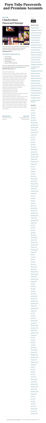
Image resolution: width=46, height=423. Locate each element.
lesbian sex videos (14, 101)
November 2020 (34, 274)
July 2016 (33, 396)
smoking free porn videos (11, 105)
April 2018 (33, 345)
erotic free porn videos (22, 96)
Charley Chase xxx (20, 81)
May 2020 (33, 289)
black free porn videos (14, 76)
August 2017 (33, 364)
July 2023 (33, 196)
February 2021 (34, 267)
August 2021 (33, 252)
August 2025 (33, 135)
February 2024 (34, 179)
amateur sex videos (20, 73)
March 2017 (33, 377)
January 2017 (34, 381)
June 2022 (33, 227)
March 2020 (33, 293)
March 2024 (33, 176)
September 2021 (34, 249)
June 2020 (33, 286)
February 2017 (34, 379)
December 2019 (34, 301)
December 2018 (34, 325)
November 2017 (34, 357)
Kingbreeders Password (36, 30)
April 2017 (33, 374)
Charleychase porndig (19, 84)
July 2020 (33, 284)
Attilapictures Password (36, 54)
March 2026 (33, 120)
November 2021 (34, 245)
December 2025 (34, 125)
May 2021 (33, 259)
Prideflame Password (35, 80)
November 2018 (34, 328)
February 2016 (34, 408)
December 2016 (34, 384)
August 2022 (33, 223)
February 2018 (34, 350)
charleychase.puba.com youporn (9, 96)
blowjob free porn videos (8, 78)
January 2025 (34, 152)
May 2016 (33, 401)
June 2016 (33, 399)
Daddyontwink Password (36, 88)
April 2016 (33, 403)
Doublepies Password (36, 98)
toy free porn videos (22, 107)
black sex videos (23, 76)
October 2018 (34, 330)
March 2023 (33, 205)
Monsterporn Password (36, 52)
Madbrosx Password (35, 73)
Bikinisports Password (36, 62)
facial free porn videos (15, 98)
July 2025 (33, 137)
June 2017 (33, 369)
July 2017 (33, 367)
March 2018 (33, 347)
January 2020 (34, 298)
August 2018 (33, 335)
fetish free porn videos (11, 99)
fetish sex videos (20, 99)
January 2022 (34, 240)
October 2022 (34, 218)
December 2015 (34, 413)
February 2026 (34, 122)
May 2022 (33, 230)
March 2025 (33, 147)
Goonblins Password (35, 50)
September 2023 (34, 191)
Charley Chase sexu (13, 79)
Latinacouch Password (36, 57)
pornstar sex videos (6, 104)
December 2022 (34, 213)
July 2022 (33, 225)
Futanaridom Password (36, 47)
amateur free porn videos (9, 73)
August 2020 (33, 281)
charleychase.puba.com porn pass (10, 90)
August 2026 (33, 108)
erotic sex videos (6, 98)
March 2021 (33, 264)
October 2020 (34, 276)
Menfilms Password (35, 95)
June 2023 (33, 198)
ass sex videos (5, 76)
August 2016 (33, 394)
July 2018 (33, 337)
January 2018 (34, 352)
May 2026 (33, 115)
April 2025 (33, 144)
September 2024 (34, 161)
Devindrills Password (35, 37)
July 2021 (33, 254)
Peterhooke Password (36, 35)
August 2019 (33, 311)
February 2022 (34, 237)
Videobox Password (35, 76)
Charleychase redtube (7, 85)
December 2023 (34, 183)
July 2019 (33, 313)
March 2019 (33, 318)
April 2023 (33, 203)
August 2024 (33, 164)
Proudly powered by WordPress (14, 419)
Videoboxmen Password (36, 78)
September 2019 (34, 308)
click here (18, 67)
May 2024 (33, 171)
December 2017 (34, 355)
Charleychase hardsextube (8, 82)
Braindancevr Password (36, 45)
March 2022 (33, 235)
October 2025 (34, 130)
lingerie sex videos (10, 102)
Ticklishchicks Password (36, 93)
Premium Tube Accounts (9, 71)
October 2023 (34, 188)
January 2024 (34, 181)
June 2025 (33, 139)
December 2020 (34, 271)
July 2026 (33, 110)
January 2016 (34, 411)
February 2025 (34, 149)
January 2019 (34, 323)
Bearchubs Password (35, 83)
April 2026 (33, 117)
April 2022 (33, 232)
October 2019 (34, 306)
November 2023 (34, 186)
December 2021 (34, 242)
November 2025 (34, 127)
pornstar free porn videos (20, 102)
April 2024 (33, 174)
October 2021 (34, 247)
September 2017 (34, 362)
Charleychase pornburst (7, 84)
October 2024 (34, 159)
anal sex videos (13, 75)
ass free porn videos (22, 75)
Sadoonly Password (35, 42)
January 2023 (34, 210)
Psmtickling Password (36, 90)
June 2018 (33, 340)
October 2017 (34, 359)
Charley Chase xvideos (11, 81)
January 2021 (34, 269)
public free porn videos (17, 104)
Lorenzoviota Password (36, 32)
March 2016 (33, 406)
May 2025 (33, 142)
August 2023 (33, 193)
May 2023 (33, 201)
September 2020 (34, 279)
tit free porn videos (6, 107)
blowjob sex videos (18, 78)
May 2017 (33, 372)
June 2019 (33, 315)
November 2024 (34, 157)
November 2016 (34, 386)
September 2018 (34, 333)
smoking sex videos (22, 105)
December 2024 (34, 154)
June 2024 (33, 169)
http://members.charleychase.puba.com (11, 54)
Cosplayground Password (36, 64)
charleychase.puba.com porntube (9, 91)
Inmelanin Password (35, 59)
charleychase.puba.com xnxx (13, 95)
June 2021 (33, 257)
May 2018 (33, 342)
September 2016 (34, 391)
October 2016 (34, 389)
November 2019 (34, 303)
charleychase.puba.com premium (9, 93)
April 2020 (33, 291)
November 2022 (34, 215)
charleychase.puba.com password (9, 88)
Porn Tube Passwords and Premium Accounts (23, 6)
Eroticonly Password (35, 40)
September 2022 (34, 220)
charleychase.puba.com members (14, 87)
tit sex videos (14, 107)
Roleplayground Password (37, 71)
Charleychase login (19, 82)
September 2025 (34, 132)
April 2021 (33, 262)
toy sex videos (5, 108)
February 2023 (34, 208)
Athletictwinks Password (36, 85)
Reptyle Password (35, 28)
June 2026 (33, 113)
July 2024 (33, 166)
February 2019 (34, 320)
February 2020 (34, 296)
